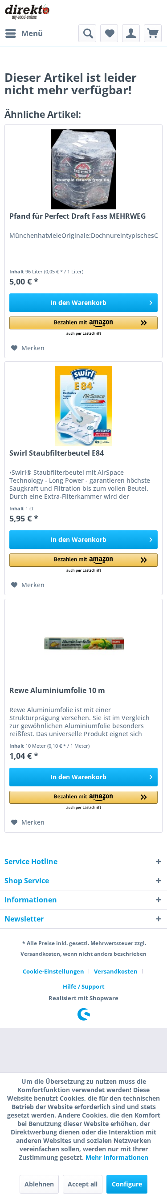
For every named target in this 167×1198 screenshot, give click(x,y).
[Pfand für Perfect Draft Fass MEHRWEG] (83, 169)
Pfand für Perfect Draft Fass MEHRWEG (77, 216)
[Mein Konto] (131, 33)
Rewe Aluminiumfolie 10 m (57, 690)
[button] (83, 327)
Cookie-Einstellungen (53, 971)
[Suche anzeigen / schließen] (87, 33)
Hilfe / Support (84, 986)
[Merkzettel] (109, 33)
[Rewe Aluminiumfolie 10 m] (83, 644)
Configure (127, 1184)
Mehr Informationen (117, 1157)
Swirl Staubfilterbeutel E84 (56, 453)
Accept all (83, 1184)
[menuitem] (23, 33)
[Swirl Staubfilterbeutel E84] (83, 406)
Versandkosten (116, 971)
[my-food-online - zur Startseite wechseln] (26, 12)
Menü (32, 33)
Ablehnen (39, 1184)
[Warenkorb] (153, 33)
